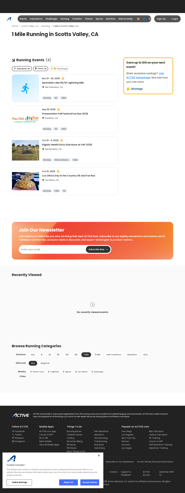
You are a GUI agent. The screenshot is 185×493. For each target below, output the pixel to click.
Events (23, 18)
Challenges (52, 18)
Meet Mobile (45, 441)
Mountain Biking (75, 441)
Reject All (68, 482)
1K (42, 354)
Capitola (54, 371)
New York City (128, 438)
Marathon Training (158, 448)
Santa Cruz (38, 371)
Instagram (20, 441)
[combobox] (22, 68)
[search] (150, 18)
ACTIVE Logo (18, 414)
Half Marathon (101, 431)
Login (175, 18)
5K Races (71, 444)
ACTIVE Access (146, 473)
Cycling (70, 438)
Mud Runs (99, 444)
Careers (114, 471)
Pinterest (19, 438)
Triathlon (77, 18)
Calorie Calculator (158, 434)
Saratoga (98, 371)
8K (58, 354)
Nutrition (110, 18)
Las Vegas (127, 448)
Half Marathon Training (160, 444)
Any (33, 354)
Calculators (36, 18)
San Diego (127, 431)
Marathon (132, 354)
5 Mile (97, 354)
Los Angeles (127, 434)
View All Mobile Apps (49, 444)
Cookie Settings (19, 482)
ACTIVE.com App (47, 431)
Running (65, 18)
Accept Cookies (90, 482)
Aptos (68, 371)
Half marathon (114, 354)
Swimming (99, 448)
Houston (126, 444)
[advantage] (138, 18)
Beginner (45, 363)
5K (50, 354)
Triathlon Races (74, 434)
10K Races (71, 448)
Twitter (18, 434)
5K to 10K (43, 438)
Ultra (145, 354)
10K (67, 354)
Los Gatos (82, 371)
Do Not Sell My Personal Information (155, 461)
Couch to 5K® (46, 434)
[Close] (99, 455)
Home (15, 26)
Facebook (20, 431)
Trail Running (100, 441)
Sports (99, 18)
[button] (40, 68)
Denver (125, 441)
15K (76, 354)
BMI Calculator (156, 431)
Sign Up (161, 18)
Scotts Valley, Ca (29, 26)
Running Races (74, 431)
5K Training (154, 438)
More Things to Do (76, 451)
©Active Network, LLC (113, 481)
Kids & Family (125, 18)
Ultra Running (101, 438)
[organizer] (144, 18)
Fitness (89, 18)
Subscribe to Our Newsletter (120, 461)
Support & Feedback (126, 473)
